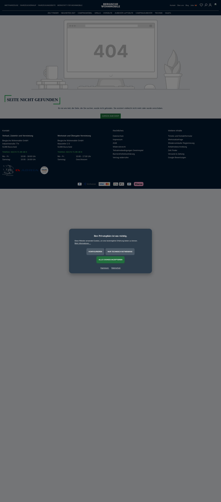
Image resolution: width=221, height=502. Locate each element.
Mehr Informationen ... (83, 243)
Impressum (104, 268)
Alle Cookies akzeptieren (110, 260)
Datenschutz (116, 268)
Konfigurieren (95, 251)
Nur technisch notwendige (120, 251)
